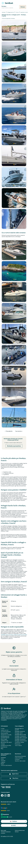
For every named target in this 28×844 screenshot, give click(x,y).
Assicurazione (4, 733)
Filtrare (23, 7)
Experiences (4, 747)
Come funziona (19, 757)
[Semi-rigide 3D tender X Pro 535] (14, 355)
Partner (17, 831)
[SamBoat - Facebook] (2, 795)
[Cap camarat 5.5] (14, 93)
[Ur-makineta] (14, 51)
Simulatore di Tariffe (6, 734)
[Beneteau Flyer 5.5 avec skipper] (14, 376)
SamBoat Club (4, 740)
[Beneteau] (14, 72)
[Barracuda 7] (14, 177)
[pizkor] (14, 135)
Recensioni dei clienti (6, 742)
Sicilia (2, 759)
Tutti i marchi (18, 745)
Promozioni (17, 744)
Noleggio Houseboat (20, 739)
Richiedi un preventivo (14, 446)
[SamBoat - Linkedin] (8, 795)
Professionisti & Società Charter (5, 737)
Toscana (3, 760)
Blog (2, 748)
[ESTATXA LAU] (14, 292)
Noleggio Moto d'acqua (21, 737)
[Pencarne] (14, 219)
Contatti (17, 759)
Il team (2, 728)
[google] (4, 808)
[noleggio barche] (7, 3)
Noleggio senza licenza (21, 740)
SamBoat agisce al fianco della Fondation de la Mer (14, 634)
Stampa (3, 744)
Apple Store (15, 774)
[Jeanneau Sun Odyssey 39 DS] (14, 156)
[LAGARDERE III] (14, 30)
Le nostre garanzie (6, 731)
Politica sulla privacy (20, 830)
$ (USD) (13, 825)
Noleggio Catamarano (20, 736)
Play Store (15, 778)
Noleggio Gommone (20, 731)
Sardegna (3, 757)
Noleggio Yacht (19, 733)
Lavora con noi (4, 730)
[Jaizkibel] (14, 313)
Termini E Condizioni (6, 831)
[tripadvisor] (5, 814)
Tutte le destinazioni (6, 765)
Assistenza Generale (20, 756)
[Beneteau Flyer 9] (14, 198)
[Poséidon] (14, 396)
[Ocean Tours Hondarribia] (14, 271)
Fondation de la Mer (6, 745)
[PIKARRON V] (14, 334)
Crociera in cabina (19, 742)
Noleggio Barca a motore (19, 729)
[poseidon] (14, 250)
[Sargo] (14, 417)
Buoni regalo (4, 739)
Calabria (3, 762)
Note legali (3, 830)
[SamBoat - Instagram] (5, 795)
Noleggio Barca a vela (20, 734)
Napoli (2, 763)
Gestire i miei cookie (20, 761)
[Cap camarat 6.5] (14, 114)
